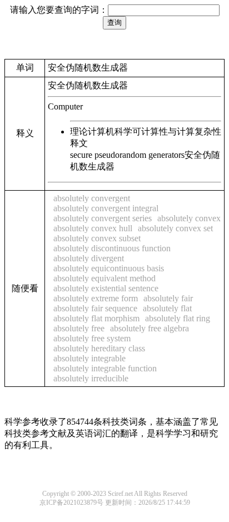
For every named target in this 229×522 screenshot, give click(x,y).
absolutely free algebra (149, 328)
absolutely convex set (175, 228)
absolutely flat (167, 308)
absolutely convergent (91, 198)
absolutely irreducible (90, 378)
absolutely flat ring (177, 318)
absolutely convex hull (92, 228)
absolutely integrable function (105, 368)
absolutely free (78, 328)
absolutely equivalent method (104, 278)
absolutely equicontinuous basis (108, 268)
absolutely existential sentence (105, 288)
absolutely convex (189, 218)
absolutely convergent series (102, 218)
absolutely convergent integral (105, 208)
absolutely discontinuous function (112, 248)
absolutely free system (92, 338)
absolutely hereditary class (99, 348)
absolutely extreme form (95, 298)
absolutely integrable (89, 358)
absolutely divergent (88, 258)
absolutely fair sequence (95, 308)
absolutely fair (168, 298)
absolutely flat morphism (96, 318)
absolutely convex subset (97, 238)
